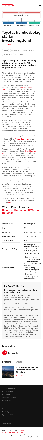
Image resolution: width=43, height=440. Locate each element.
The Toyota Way (6, 400)
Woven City (8, 317)
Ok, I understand (34, 437)
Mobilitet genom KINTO (9, 412)
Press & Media (6, 420)
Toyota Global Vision (8, 391)
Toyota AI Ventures (22, 139)
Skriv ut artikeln (14, 353)
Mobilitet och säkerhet (9, 397)
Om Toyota (5, 406)
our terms (5, 437)
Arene (23, 87)
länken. (11, 202)
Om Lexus (5, 409)
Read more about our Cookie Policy (13, 431)
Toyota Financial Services (9, 415)
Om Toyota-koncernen (8, 388)
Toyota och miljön (7, 394)
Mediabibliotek (6, 423)
